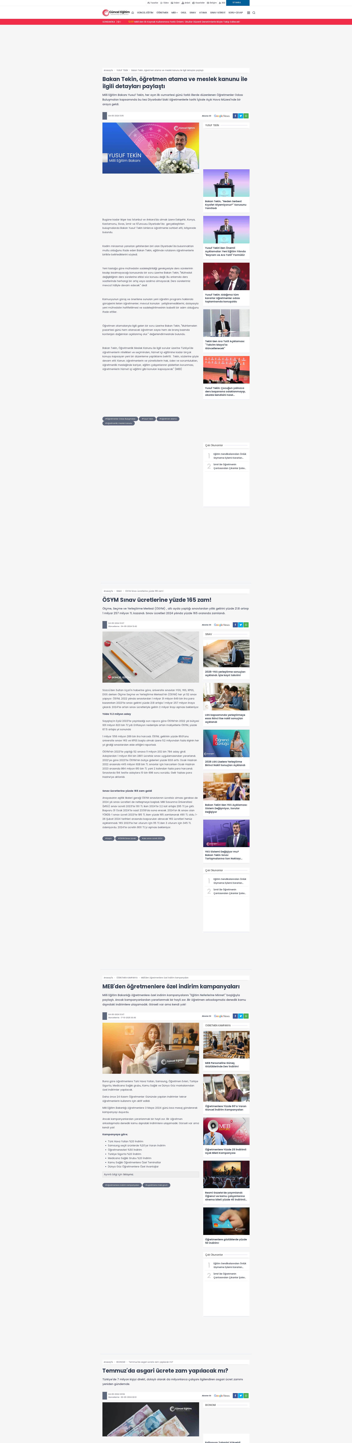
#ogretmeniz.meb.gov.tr (156, 1185)
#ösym (108, 838)
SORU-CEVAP (236, 12)
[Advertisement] (176, 47)
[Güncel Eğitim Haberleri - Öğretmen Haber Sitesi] (116, 12)
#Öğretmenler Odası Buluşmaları (120, 419)
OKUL (183, 12)
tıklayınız (128, 1174)
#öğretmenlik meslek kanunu (118, 423)
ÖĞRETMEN (162, 12)
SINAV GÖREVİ (217, 12)
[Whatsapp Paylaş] (246, 115)
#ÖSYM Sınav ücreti (127, 838)
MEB (173, 12)
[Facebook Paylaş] (235, 115)
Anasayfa (108, 70)
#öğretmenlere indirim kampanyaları (122, 1185)
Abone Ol (206, 116)
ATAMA (203, 12)
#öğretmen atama (168, 419)
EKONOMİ (120, 1362)
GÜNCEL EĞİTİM (145, 12)
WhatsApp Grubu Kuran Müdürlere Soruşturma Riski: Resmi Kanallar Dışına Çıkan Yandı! (180, 21)
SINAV (193, 12)
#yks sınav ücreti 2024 (152, 838)
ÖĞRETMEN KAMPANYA (127, 977)
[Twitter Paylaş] (240, 115)
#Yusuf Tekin (147, 419)
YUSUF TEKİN (122, 70)
